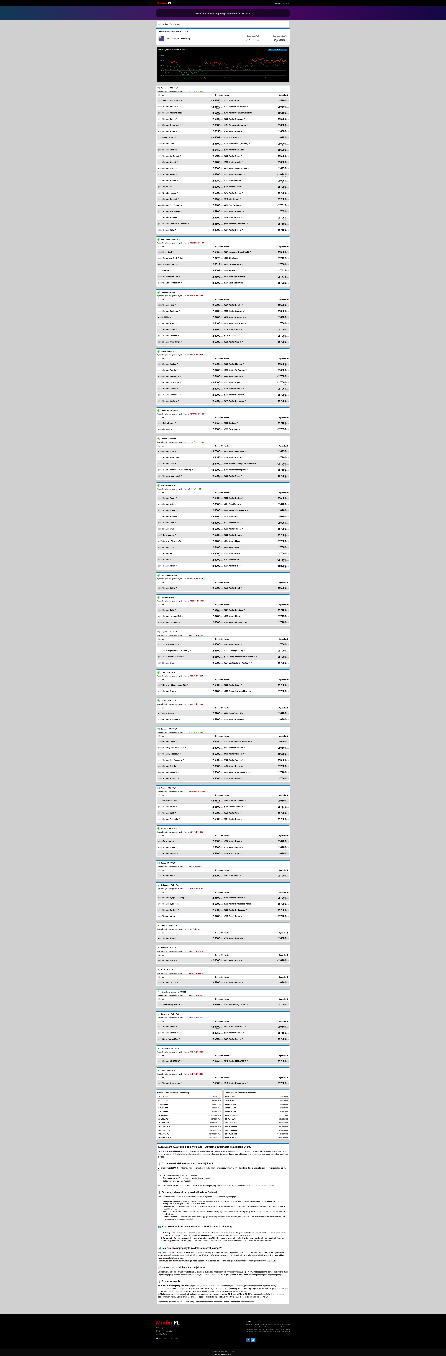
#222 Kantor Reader (167, 180)
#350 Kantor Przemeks (168, 719)
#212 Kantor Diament (167, 199)
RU (171, 1338)
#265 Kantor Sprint (166, 565)
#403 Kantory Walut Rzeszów (171, 747)
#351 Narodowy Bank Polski (171, 258)
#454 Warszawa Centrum (169, 100)
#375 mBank (164, 270)
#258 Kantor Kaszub (167, 463)
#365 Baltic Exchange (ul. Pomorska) (174, 469)
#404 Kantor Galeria (167, 766)
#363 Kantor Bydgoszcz (169, 903)
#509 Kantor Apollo (167, 131)
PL (160, 1338)
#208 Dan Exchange (167, 193)
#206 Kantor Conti (166, 143)
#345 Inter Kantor (166, 137)
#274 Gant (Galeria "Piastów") (171, 656)
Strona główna (161, 1327)
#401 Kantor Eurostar (168, 778)
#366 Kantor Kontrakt (168, 910)
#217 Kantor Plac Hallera (169, 211)
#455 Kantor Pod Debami (169, 205)
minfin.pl (175, 1154)
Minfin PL (253, 1301)
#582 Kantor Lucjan (167, 982)
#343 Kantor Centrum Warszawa (172, 223)
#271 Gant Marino (166, 535)
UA (176, 1338)
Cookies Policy (162, 1334)
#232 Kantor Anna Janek (169, 341)
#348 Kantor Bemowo (168, 217)
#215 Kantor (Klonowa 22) (170, 125)
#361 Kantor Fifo (165, 875)
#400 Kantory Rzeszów (168, 753)
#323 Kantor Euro (166, 547)
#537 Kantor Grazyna (167, 335)
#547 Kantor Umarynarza (169, 1083)
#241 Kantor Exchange (168, 394)
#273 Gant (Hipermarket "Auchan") (173, 650)
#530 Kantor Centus (167, 1032)
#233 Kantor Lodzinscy (168, 382)
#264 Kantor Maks (166, 504)
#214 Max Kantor (166, 186)
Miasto (278, 3)
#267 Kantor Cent (166, 522)
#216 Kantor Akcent (167, 162)
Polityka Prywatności (164, 1331)
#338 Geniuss (164, 429)
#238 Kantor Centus (167, 388)
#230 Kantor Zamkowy (168, 311)
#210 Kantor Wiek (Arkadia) (170, 112)
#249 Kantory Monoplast (169, 476)
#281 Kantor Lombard (168, 622)
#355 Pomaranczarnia (168, 800)
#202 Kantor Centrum (168, 149)
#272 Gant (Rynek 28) (168, 644)
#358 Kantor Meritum (167, 401)
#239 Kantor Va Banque (169, 376)
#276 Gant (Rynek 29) (168, 713)
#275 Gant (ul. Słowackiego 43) (172, 685)
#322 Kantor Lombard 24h (170, 616)
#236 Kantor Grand (166, 323)
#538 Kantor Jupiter (167, 853)
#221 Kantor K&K (166, 229)
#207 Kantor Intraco (167, 106)
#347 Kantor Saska (166, 174)
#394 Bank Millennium (168, 276)
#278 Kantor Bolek (166, 587)
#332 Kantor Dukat (166, 847)
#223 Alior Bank (165, 252)
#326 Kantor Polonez (167, 516)
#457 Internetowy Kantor (169, 1004)
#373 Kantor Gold (166, 812)
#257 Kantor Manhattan (168, 457)
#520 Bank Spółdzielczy (169, 282)
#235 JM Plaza (164, 317)
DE (165, 1338)
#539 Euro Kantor (166, 841)
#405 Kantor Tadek (166, 741)
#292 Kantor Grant (166, 528)
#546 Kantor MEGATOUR (169, 1061)
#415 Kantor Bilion (166, 960)
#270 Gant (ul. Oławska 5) (169, 541)
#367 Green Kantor (166, 916)
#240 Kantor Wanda (167, 370)
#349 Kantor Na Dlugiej (168, 156)
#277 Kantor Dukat (166, 510)
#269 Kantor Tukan (166, 498)
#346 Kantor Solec (166, 119)
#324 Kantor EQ (165, 559)
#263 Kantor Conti (166, 451)
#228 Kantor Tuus (166, 304)
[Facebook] (248, 1340)
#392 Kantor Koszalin (168, 938)
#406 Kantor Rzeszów (168, 772)
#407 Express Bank (167, 264)
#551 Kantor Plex (166, 553)
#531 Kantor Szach (166, 1026)
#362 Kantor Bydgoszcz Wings (172, 897)
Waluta (286, 3)
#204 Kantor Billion (167, 168)
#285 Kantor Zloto (166, 610)
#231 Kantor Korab (166, 329)
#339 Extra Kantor (166, 423)
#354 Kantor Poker (166, 806)
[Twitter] (253, 1340)
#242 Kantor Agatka (167, 364)
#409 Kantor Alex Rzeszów (170, 760)
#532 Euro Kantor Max (168, 1039)
